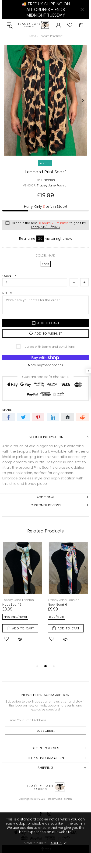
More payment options (45, 365)
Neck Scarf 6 (57, 605)
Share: (7, 410)
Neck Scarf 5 (11, 605)
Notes (7, 293)
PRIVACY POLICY (34, 843)
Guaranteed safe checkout (45, 376)
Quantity (9, 276)
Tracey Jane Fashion (33, 25)
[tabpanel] (23, 598)
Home (32, 36)
